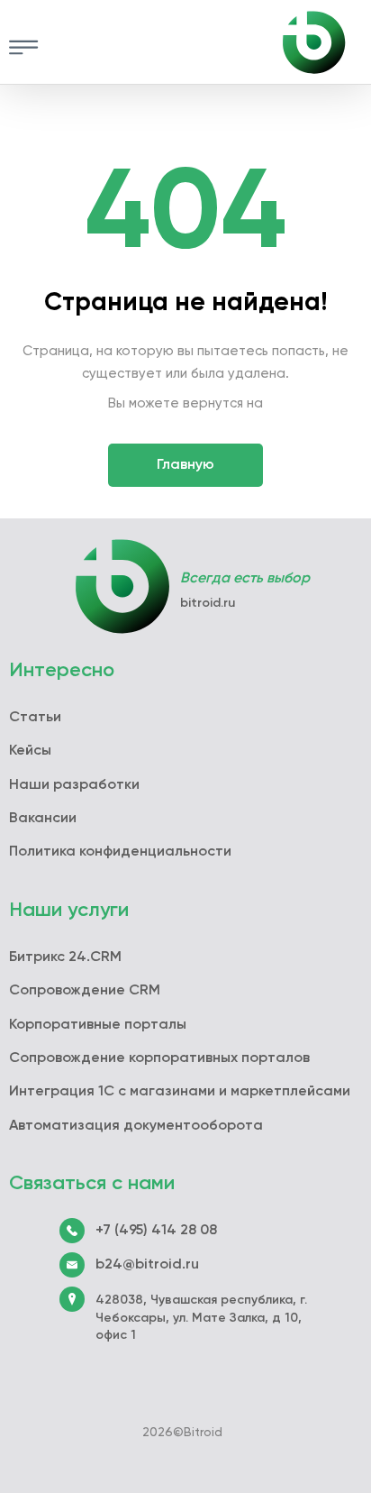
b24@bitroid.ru (147, 1265)
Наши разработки (74, 785)
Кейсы (30, 751)
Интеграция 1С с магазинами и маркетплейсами (179, 1092)
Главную (185, 465)
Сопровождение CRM (84, 991)
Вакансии (43, 818)
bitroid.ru (207, 603)
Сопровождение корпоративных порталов (159, 1058)
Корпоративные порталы (97, 1025)
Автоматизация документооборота (136, 1126)
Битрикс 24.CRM (65, 957)
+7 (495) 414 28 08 (156, 1230)
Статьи (35, 717)
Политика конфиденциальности (120, 852)
